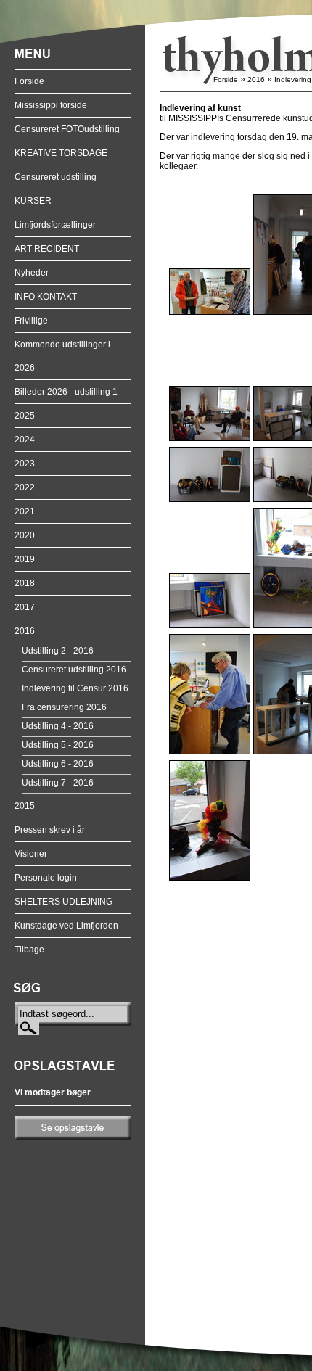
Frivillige (31, 321)
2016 (25, 631)
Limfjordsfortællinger (55, 225)
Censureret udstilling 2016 (74, 669)
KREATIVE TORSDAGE (61, 153)
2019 (25, 559)
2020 (25, 535)
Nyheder (32, 273)
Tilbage (29, 949)
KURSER (33, 201)
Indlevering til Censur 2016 (75, 688)
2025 (25, 416)
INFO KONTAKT (46, 297)
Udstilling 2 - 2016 (58, 651)
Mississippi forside (51, 105)
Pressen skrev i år (50, 830)
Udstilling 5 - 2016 (58, 745)
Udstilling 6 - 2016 (58, 764)
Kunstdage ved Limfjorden (66, 926)
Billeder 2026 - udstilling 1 (66, 392)
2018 (25, 583)
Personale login (46, 878)
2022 (25, 487)
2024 (25, 440)
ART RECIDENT (47, 249)
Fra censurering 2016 (64, 707)
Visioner (31, 854)
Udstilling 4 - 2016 (58, 726)
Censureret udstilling (56, 177)
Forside (29, 81)
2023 (25, 463)
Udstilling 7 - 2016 (58, 783)
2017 (25, 607)
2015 (25, 806)
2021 (25, 511)
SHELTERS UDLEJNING (63, 902)
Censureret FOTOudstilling (67, 129)
